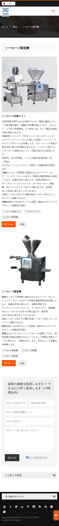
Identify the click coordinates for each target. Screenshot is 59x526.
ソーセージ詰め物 (10, 356)
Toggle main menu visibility (53, 11)
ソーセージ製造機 (10, 217)
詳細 (22, 224)
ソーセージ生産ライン (12, 211)
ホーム (5, 26)
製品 (15, 26)
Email (8, 224)
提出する (12, 457)
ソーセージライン (33, 211)
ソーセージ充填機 (29, 350)
